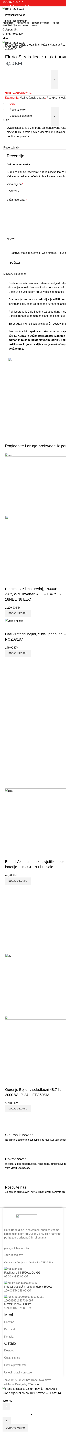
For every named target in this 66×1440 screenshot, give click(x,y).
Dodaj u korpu (15, 1428)
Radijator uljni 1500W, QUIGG (22, 1272)
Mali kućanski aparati (48, 44)
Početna (10, 44)
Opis (12, 103)
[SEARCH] (59, 15)
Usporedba (7, 1436)
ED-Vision (34, 1384)
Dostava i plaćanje (20, 115)
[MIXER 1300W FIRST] (33, 1298)
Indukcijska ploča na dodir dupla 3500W (28, 1286)
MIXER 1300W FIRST (17, 1304)
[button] (18, 613)
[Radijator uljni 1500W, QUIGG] (13, 1268)
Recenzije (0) (17, 109)
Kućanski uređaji (25, 44)
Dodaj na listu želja (16, 1436)
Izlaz (10, 455)
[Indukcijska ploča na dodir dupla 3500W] (20, 1282)
